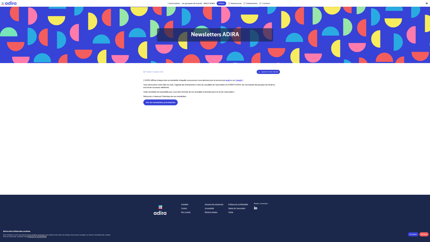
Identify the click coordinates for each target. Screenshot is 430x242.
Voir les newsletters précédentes (160, 102)
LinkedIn (239, 80)
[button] (221, 3)
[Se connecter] (426, 3)
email (228, 80)
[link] (174, 3)
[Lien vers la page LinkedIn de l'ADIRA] (256, 208)
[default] (235, 3)
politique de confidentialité (37, 236)
